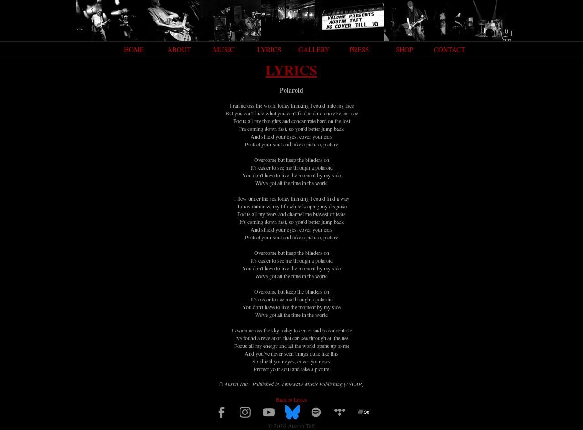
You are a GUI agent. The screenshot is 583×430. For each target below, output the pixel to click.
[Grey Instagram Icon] (245, 412)
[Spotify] (316, 412)
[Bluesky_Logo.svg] (292, 412)
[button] (507, 34)
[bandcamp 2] (363, 412)
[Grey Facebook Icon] (221, 412)
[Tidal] (339, 412)
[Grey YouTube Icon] (268, 412)
